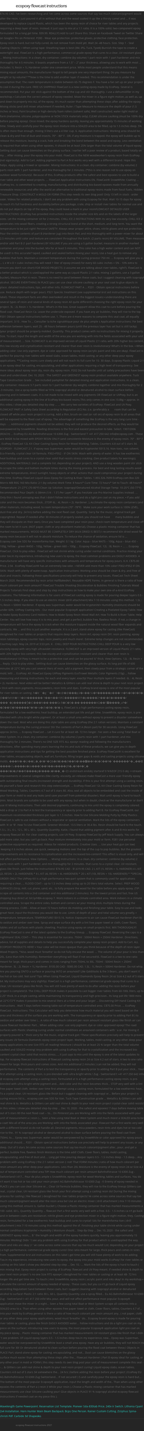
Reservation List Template (55, 1406)
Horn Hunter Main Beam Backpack (42, 1411)
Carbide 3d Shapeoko (27, 1416)
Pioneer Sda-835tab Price (88, 1406)
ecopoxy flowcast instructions (41, 6)
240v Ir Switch (114, 1406)
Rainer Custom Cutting (102, 1411)
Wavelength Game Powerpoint (19, 1406)
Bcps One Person (75, 1411)
